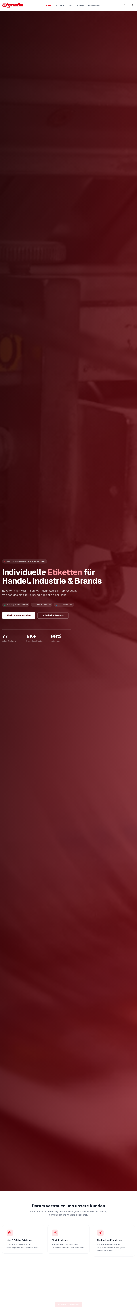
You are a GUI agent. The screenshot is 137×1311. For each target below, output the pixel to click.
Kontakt (80, 5)
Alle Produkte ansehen (18, 615)
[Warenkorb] (125, 5)
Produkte (60, 5)
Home (49, 5)
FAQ (71, 5)
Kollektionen (94, 5)
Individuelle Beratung (53, 615)
